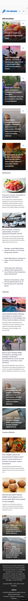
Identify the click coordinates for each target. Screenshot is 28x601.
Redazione (12, 596)
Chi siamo (6, 596)
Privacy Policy (20, 596)
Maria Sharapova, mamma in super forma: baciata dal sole (14, 260)
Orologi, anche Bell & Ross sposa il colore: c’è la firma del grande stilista (14, 250)
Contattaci (14, 585)
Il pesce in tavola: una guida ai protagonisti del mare (14, 35)
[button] (20, 11)
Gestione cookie (24, 599)
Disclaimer (14, 598)
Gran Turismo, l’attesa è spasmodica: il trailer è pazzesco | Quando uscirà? (12, 232)
